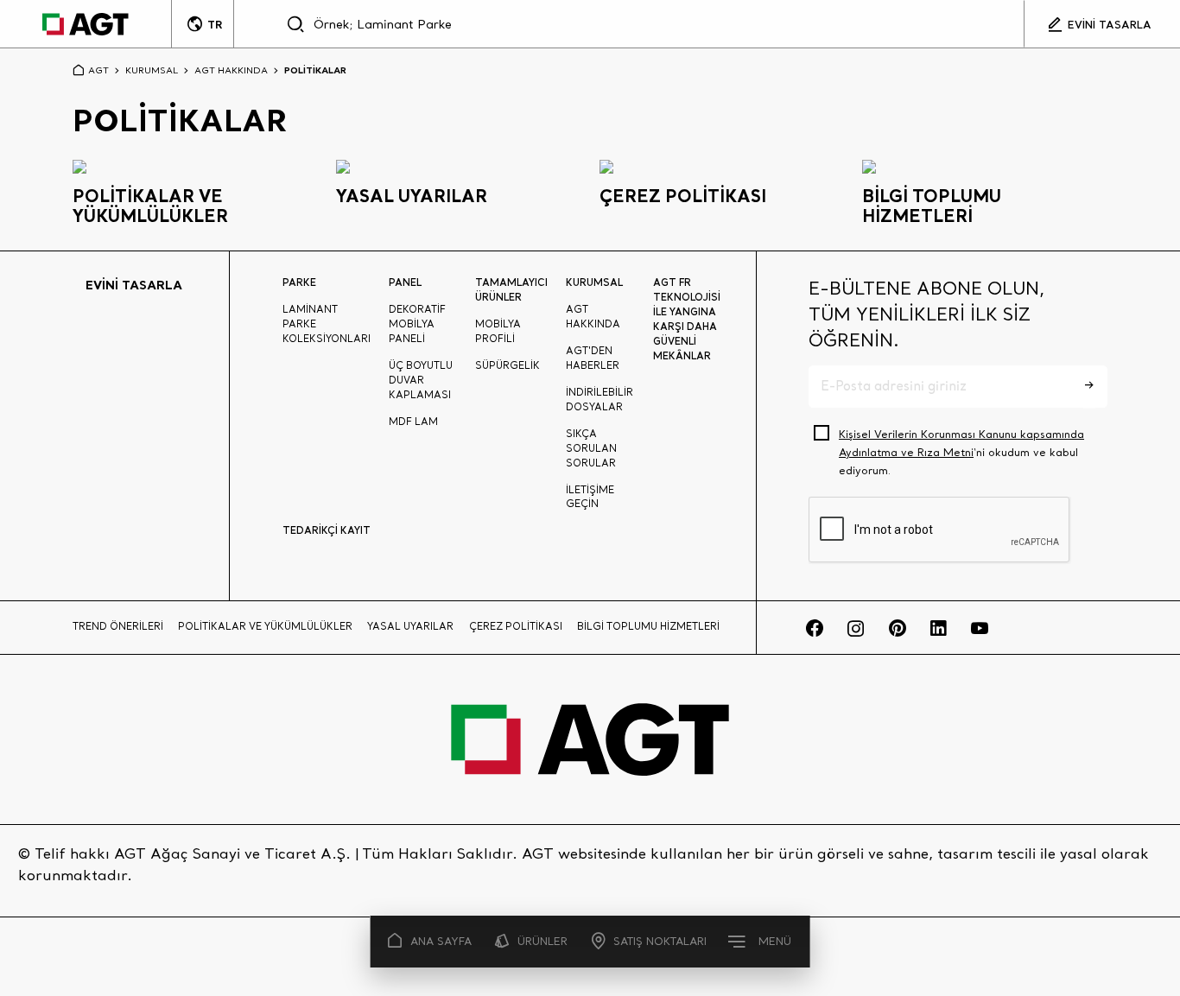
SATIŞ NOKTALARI (660, 941)
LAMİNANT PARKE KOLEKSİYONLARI (326, 324)
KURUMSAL (151, 70)
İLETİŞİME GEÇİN (590, 497)
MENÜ (774, 941)
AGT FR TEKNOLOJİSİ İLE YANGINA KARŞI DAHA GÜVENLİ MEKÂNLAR (686, 319)
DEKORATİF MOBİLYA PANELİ (417, 324)
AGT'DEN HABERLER (592, 358)
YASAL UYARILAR (410, 626)
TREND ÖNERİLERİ (118, 626)
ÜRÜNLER (542, 941)
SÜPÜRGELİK (507, 365)
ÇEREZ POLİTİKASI (515, 626)
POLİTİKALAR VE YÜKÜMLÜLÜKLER (265, 626)
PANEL (405, 282)
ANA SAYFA (441, 941)
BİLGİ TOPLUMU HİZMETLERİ (648, 626)
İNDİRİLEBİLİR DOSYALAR (599, 399)
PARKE (299, 282)
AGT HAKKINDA (231, 70)
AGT (98, 70)
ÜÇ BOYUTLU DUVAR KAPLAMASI (421, 380)
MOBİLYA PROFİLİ (498, 331)
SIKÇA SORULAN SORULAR (591, 448)
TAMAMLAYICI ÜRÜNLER (511, 289)
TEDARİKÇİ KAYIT (326, 529)
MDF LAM (413, 422)
